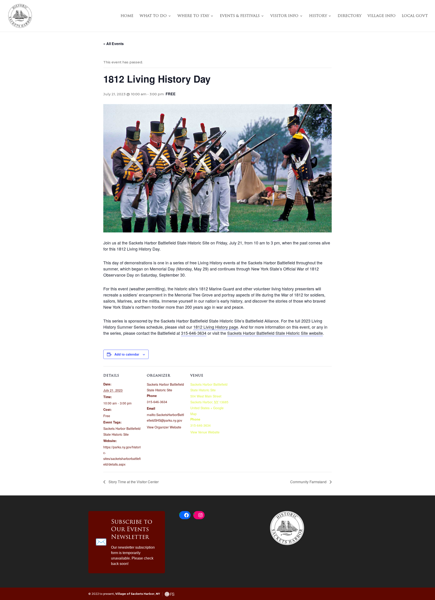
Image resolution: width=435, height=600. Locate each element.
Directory (349, 16)
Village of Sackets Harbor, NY (137, 593)
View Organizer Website (164, 427)
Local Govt (415, 16)
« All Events (113, 43)
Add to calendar (126, 354)
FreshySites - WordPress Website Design (169, 594)
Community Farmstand (308, 481)
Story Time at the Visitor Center (133, 481)
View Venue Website (205, 432)
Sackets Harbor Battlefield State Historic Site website (275, 333)
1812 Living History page (215, 327)
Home (127, 16)
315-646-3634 (193, 333)
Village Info (381, 16)
